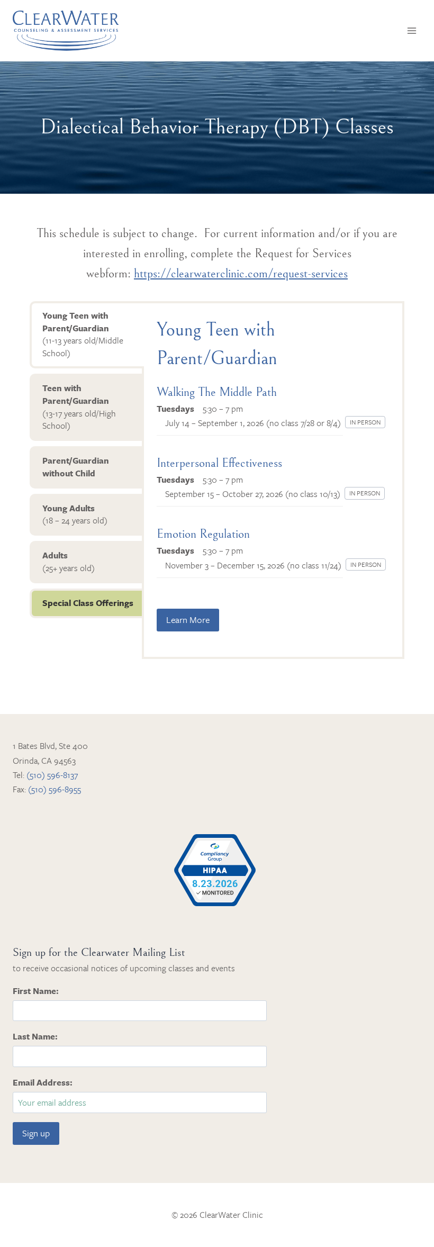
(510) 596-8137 (52, 775)
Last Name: (35, 1036)
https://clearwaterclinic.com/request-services (241, 273)
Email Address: (43, 1082)
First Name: (36, 990)
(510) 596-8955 (54, 789)
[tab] (87, 334)
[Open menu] (411, 30)
